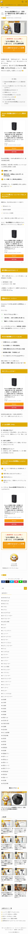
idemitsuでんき (6, 597)
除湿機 (4, 17)
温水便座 (5, 729)
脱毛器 (4, 741)
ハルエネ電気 (6, 666)
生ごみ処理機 (6, 732)
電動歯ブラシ (6, 753)
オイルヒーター (6, 618)
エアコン (5, 609)
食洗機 (4, 780)
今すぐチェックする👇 (10, 97)
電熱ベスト (5, 777)
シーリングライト (7, 630)
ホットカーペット (7, 681)
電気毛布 (5, 774)
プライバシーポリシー (9, 929)
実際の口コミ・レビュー (10, 92)
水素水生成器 (6, 723)
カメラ (4, 624)
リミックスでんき (7, 693)
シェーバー (5, 633)
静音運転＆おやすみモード (11, 90)
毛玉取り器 (5, 720)
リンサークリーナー (7, 696)
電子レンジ (5, 756)
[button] (3, 581)
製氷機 (4, 744)
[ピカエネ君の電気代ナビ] (2, 2)
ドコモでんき (6, 651)
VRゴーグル (6, 603)
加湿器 (4, 708)
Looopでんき (6, 600)
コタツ (4, 627)
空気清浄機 (5, 735)
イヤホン (5, 606)
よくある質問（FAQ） (10, 99)
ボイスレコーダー (7, 678)
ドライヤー (5, 654)
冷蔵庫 (4, 705)
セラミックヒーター (7, 645)
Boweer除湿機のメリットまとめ (12, 94)
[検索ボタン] (22, 2)
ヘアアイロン (6, 672)
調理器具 (5, 747)
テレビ (4, 648)
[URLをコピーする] (25, 581)
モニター (5, 690)
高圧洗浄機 (5, 783)
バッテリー (5, 660)
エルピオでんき (6, 612)
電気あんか (5, 759)
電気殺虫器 (5, 771)
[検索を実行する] (25, 588)
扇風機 (4, 711)
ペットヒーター (6, 675)
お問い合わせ (20, 929)
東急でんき (5, 717)
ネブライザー (6, 657)
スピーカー (5, 639)
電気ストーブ (6, 765)
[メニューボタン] (26, 2)
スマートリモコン (7, 642)
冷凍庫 (4, 702)
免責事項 (15, 929)
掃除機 (4, 714)
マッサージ (5, 687)
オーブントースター (7, 615)
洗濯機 (4, 726)
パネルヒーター (6, 663)
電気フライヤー (6, 768)
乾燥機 (4, 699)
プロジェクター (6, 669)
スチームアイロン (7, 636)
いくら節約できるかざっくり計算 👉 (14, 49)
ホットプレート (6, 684)
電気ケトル (5, 762)
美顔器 (4, 738)
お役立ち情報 (6, 621)
